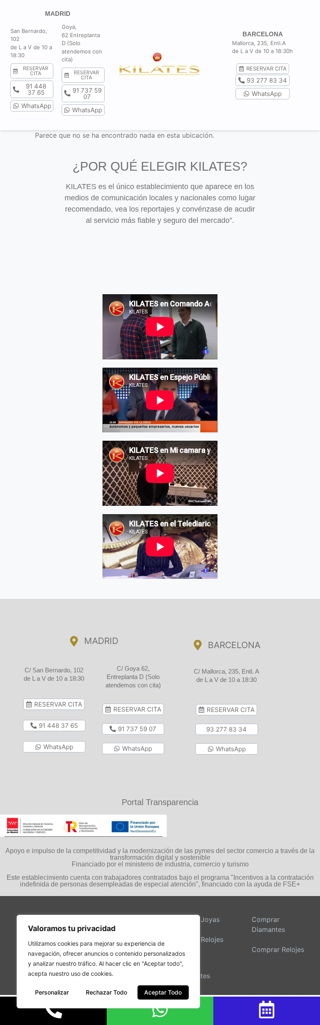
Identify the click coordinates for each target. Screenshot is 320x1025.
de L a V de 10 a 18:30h (262, 51)
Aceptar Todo (163, 992)
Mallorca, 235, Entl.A (259, 43)
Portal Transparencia (160, 802)
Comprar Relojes (278, 949)
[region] (108, 961)
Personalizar (52, 992)
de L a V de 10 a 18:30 (54, 678)
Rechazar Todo (106, 992)
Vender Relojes (200, 939)
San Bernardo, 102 (57, 670)
